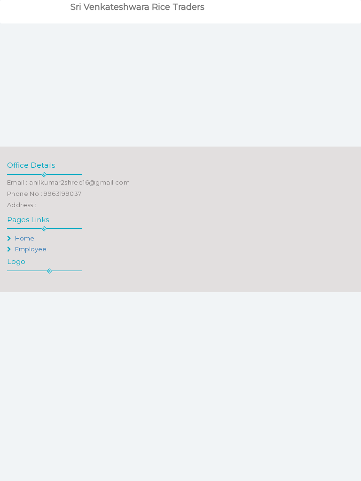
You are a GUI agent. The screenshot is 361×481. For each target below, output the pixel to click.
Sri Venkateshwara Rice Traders (137, 7)
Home (24, 238)
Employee (30, 249)
